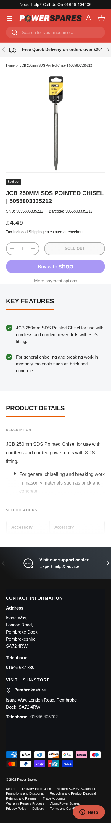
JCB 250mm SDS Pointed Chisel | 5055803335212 (56, 65)
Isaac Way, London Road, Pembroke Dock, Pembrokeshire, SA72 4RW (22, 632)
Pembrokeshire (30, 689)
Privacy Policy (16, 808)
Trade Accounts (54, 798)
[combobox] (55, 32)
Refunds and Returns (21, 798)
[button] (101, 18)
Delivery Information (36, 788)
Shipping (36, 232)
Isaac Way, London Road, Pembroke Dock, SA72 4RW (41, 703)
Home (10, 65)
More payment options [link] (55, 280)
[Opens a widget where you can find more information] (89, 812)
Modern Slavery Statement (76, 788)
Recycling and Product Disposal (73, 793)
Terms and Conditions (65, 808)
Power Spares (27, 779)
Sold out (75, 248)
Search (11, 788)
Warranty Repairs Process (25, 803)
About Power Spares (65, 803)
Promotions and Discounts (25, 793)
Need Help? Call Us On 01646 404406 (55, 4)
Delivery (38, 808)
